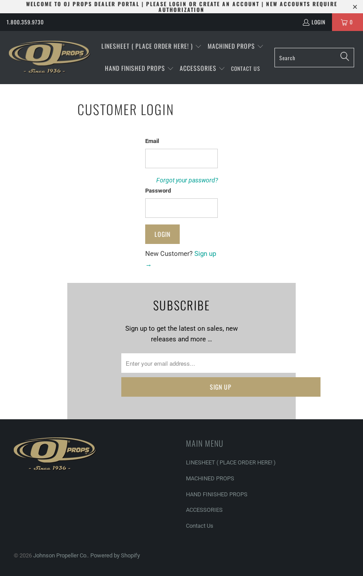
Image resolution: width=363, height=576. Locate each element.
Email (152, 141)
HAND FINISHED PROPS (216, 494)
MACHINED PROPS (210, 478)
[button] (151, 46)
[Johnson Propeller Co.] (50, 57)
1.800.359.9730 (25, 22)
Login (318, 22)
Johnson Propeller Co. (60, 555)
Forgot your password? (187, 180)
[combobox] (314, 57)
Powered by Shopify (115, 555)
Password (158, 190)
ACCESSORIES (204, 509)
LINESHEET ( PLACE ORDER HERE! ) (231, 462)
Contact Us (199, 525)
